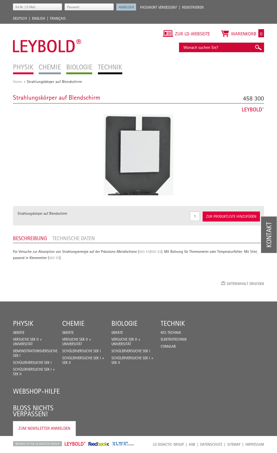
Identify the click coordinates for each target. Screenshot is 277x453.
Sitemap (233, 444)
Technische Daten (73, 238)
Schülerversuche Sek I (32, 362)
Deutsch (20, 18)
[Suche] (258, 47)
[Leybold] (47, 26)
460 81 (144, 251)
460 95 (54, 258)
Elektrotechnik (174, 339)
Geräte (18, 332)
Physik (23, 323)
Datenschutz (211, 444)
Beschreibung (30, 238)
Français (58, 18)
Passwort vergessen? (158, 7)
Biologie (124, 323)
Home (17, 81)
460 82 (156, 251)
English (38, 18)
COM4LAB (168, 346)
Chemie (73, 323)
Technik (173, 323)
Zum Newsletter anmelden (44, 428)
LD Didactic (37, 444)
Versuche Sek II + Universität (27, 341)
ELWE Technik (123, 444)
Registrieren (193, 7)
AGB (192, 444)
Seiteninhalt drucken (245, 283)
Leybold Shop (75, 444)
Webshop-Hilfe (36, 391)
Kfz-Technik (171, 332)
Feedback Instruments (98, 444)
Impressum (254, 444)
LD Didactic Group (168, 444)
